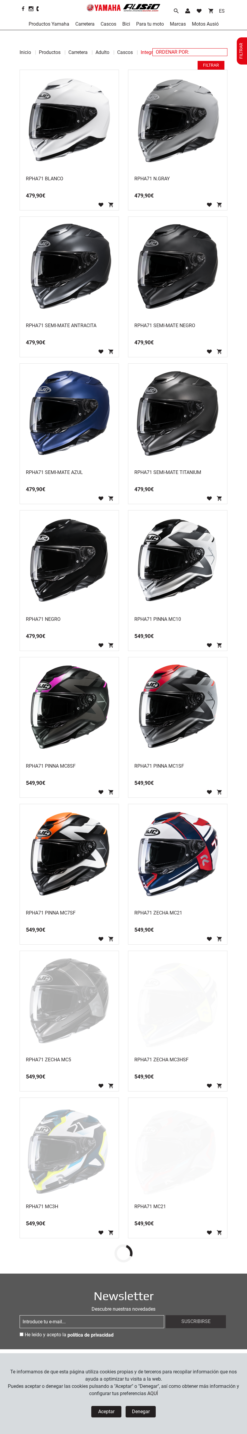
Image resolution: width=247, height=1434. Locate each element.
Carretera (85, 24)
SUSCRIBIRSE (196, 1321)
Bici (126, 24)
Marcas (178, 24)
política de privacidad (90, 1335)
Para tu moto (150, 24)
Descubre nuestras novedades (123, 1309)
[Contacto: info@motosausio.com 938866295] (37, 9)
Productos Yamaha (49, 24)
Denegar (141, 1411)
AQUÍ (152, 1393)
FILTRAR (211, 65)
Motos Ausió (205, 24)
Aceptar (106, 1411)
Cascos (108, 24)
